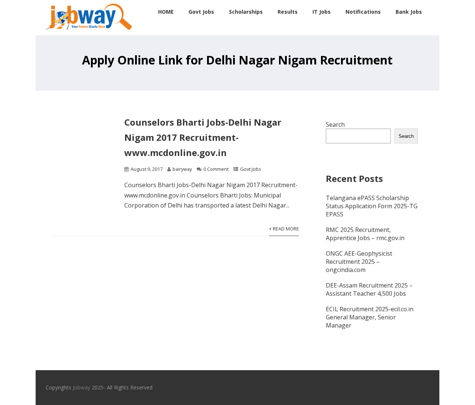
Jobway (81, 387)
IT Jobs (321, 11)
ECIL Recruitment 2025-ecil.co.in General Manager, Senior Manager (369, 317)
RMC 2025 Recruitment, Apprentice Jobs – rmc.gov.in (365, 234)
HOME (166, 11)
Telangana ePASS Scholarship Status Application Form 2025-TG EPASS (371, 206)
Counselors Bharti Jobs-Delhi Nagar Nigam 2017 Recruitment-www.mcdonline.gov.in (202, 137)
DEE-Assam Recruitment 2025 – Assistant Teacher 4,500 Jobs (369, 289)
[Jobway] (89, 31)
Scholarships (246, 11)
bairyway (182, 169)
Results (288, 11)
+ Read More (284, 228)
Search (335, 124)
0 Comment (216, 169)
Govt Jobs (201, 11)
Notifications (363, 11)
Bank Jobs (409, 11)
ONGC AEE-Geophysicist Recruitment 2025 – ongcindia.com (359, 261)
